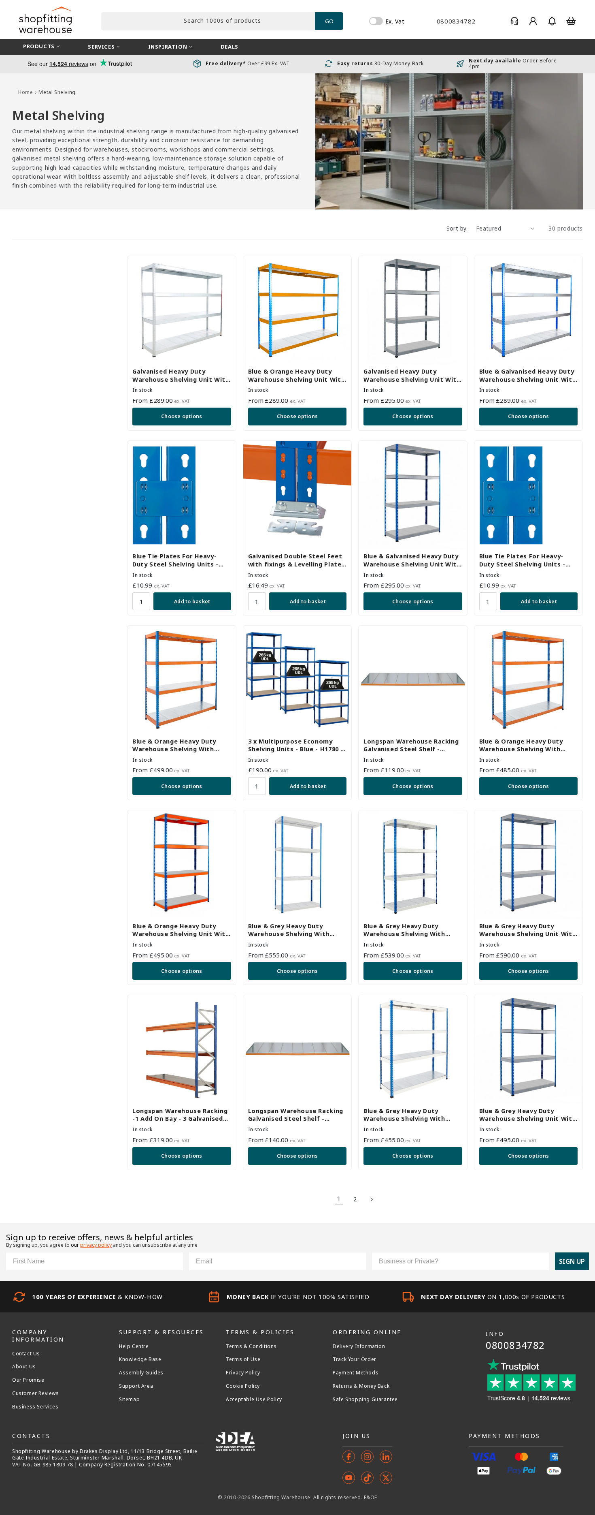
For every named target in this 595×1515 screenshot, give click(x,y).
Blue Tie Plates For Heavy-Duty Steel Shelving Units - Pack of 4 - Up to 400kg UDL (523, 560)
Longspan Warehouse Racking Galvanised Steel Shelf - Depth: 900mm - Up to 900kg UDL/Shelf (295, 1115)
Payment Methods (355, 1373)
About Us (24, 1367)
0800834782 (515, 1345)
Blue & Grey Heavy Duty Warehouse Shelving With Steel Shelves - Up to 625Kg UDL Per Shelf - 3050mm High (294, 930)
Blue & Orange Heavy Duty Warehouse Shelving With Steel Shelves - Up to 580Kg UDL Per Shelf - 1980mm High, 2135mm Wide (179, 745)
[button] (552, 21)
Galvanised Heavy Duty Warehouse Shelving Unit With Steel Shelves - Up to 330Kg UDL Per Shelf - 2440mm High (412, 375)
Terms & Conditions (251, 1346)
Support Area (136, 1386)
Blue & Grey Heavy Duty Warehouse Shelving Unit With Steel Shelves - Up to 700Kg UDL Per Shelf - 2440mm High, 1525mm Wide (527, 1115)
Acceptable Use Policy (254, 1399)
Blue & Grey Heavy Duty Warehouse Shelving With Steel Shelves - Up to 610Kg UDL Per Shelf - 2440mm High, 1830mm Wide (410, 930)
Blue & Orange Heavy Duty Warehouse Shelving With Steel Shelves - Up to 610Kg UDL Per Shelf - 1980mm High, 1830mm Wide (526, 745)
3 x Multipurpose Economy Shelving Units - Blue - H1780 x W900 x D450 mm (296, 745)
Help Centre (134, 1346)
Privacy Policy (243, 1373)
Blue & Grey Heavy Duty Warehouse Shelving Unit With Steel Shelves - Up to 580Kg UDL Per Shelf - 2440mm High (527, 930)
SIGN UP (572, 1261)
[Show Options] (541, 1261)
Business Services (35, 1407)
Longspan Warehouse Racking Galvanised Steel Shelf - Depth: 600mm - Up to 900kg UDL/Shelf (411, 745)
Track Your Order (354, 1359)
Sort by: (457, 228)
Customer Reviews (35, 1393)
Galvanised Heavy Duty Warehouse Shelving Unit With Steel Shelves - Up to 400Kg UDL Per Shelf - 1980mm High (181, 375)
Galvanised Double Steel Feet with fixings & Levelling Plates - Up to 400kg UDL (296, 560)
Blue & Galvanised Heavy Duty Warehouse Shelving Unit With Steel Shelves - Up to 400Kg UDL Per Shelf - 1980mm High (527, 375)
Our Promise (28, 1380)
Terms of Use (243, 1359)
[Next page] (371, 1199)
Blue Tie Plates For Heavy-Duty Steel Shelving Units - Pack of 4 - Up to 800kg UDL (176, 560)
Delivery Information (359, 1346)
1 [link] (339, 1198)
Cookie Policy (243, 1386)
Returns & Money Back (361, 1386)
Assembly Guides (141, 1373)
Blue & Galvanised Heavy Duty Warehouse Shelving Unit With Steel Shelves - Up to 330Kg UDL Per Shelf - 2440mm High (412, 560)
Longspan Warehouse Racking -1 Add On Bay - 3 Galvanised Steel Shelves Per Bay (179, 1115)
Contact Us (26, 1354)
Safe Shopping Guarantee (365, 1399)
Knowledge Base (140, 1359)
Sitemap (129, 1399)
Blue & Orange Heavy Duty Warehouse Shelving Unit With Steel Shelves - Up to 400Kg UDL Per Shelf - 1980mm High (296, 375)
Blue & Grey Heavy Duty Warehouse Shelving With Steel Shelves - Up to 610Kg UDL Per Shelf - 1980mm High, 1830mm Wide (410, 1115)
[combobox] (208, 21)
